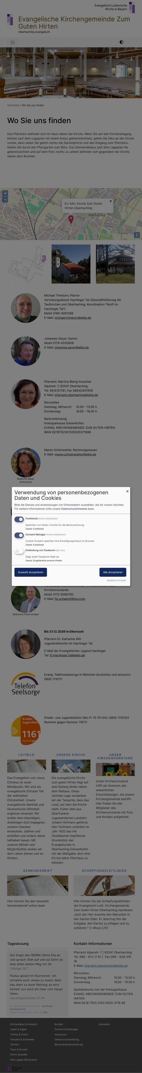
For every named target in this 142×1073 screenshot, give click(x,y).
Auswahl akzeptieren (30, 572)
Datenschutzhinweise (74, 508)
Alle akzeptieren (113, 572)
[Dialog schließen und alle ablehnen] (127, 489)
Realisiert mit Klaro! (116, 580)
